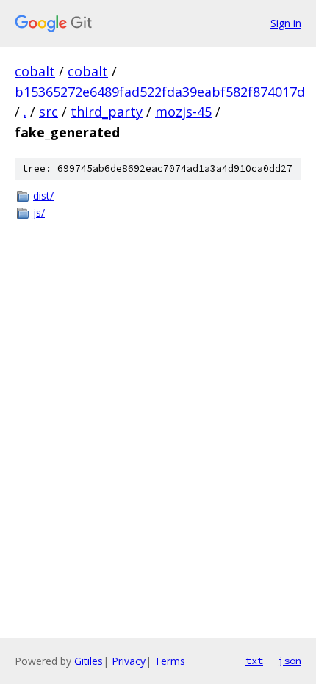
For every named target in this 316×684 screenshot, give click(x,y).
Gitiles (88, 661)
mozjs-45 (183, 111)
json (289, 660)
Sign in (285, 23)
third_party (107, 111)
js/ (39, 212)
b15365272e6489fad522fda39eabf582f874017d (160, 92)
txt (254, 660)
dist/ (43, 196)
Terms (169, 661)
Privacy (129, 661)
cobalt (35, 71)
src (48, 111)
